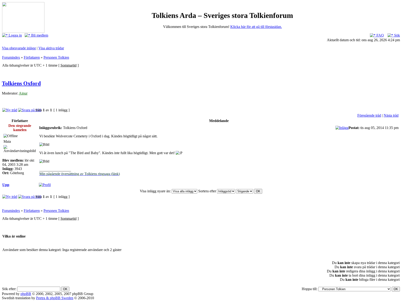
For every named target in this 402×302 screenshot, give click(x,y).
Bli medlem (39, 35)
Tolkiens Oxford (21, 83)
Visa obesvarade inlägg (19, 48)
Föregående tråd (369, 115)
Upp (5, 185)
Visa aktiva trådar (51, 48)
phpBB (25, 294)
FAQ (379, 35)
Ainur (23, 93)
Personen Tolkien (56, 57)
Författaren (32, 57)
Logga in (15, 35)
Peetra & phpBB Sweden (54, 298)
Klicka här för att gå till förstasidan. (256, 27)
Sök (396, 35)
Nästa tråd (391, 115)
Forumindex (11, 57)
